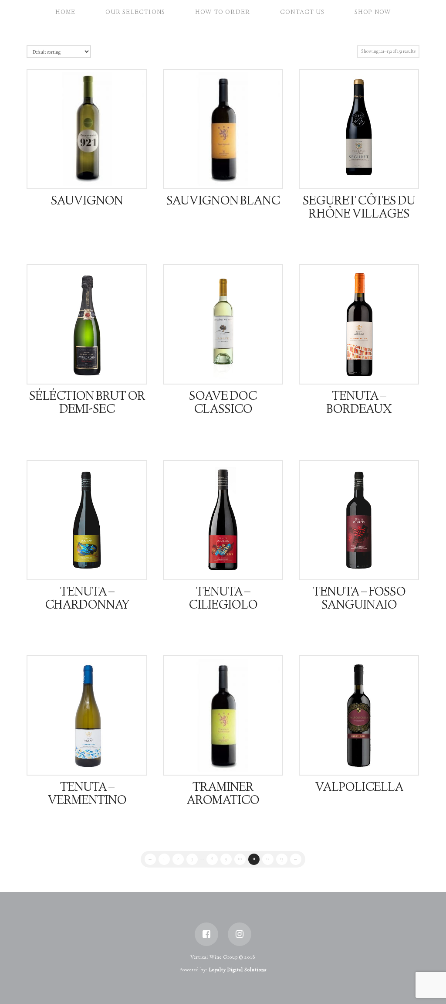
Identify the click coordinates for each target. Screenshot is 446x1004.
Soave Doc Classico (223, 404)
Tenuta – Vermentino (86, 795)
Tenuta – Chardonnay (87, 599)
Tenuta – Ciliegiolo (223, 599)
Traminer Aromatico (222, 795)
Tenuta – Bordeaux (359, 404)
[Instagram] (239, 934)
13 (281, 859)
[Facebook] (206, 934)
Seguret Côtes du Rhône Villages (359, 208)
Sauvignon (87, 202)
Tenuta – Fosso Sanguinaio (359, 599)
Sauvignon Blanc (223, 202)
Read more (90, 174)
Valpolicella (359, 788)
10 (240, 859)
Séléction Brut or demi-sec (87, 404)
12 (268, 859)
